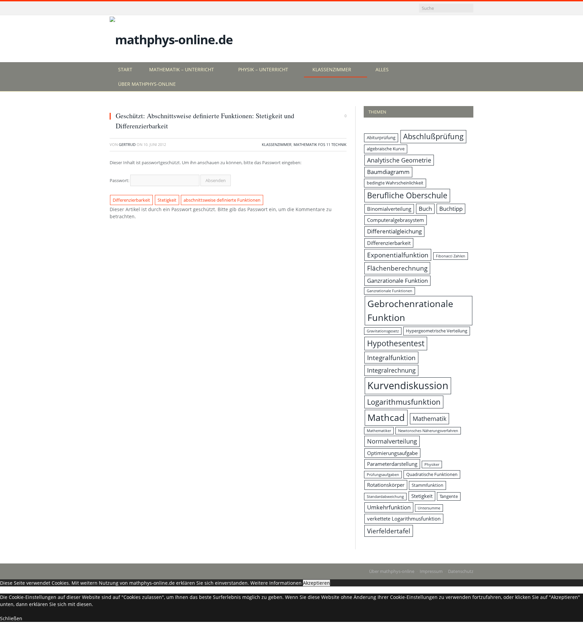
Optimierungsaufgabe (392, 453)
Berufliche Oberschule (407, 195)
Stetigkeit (167, 200)
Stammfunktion (427, 485)
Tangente (449, 496)
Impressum (431, 571)
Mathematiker (379, 430)
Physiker (431, 464)
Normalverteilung (392, 441)
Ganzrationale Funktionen (389, 290)
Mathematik (429, 418)
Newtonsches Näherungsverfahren (428, 430)
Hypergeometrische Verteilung (436, 331)
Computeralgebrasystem (395, 220)
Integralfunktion (391, 357)
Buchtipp (451, 208)
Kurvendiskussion (407, 385)
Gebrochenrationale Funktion (410, 310)
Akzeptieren (316, 583)
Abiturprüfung (381, 137)
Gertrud (127, 144)
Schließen (11, 618)
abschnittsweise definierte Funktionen (222, 200)
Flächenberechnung (397, 268)
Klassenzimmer (331, 69)
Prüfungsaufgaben (383, 474)
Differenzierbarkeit (131, 200)
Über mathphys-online (147, 84)
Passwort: (120, 180)
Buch (425, 208)
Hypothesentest (395, 343)
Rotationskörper (386, 484)
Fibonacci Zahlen (450, 256)
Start (125, 69)
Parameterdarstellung (392, 463)
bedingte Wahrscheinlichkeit (395, 183)
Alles (382, 69)
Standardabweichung (385, 496)
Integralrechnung (391, 370)
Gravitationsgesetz (383, 331)
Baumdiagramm (388, 172)
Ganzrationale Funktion (397, 280)
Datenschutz (460, 571)
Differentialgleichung (394, 231)
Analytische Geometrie (399, 160)
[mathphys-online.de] (171, 38)
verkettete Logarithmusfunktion (404, 518)
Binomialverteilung (389, 208)
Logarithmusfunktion (404, 402)
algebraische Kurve (386, 149)
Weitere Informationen (276, 583)
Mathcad (386, 417)
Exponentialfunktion (397, 254)
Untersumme (429, 508)
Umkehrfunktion (389, 507)
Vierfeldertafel (388, 530)
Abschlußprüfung (433, 136)
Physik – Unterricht (263, 69)
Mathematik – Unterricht (181, 69)
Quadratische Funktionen (431, 474)
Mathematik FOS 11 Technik (320, 144)
